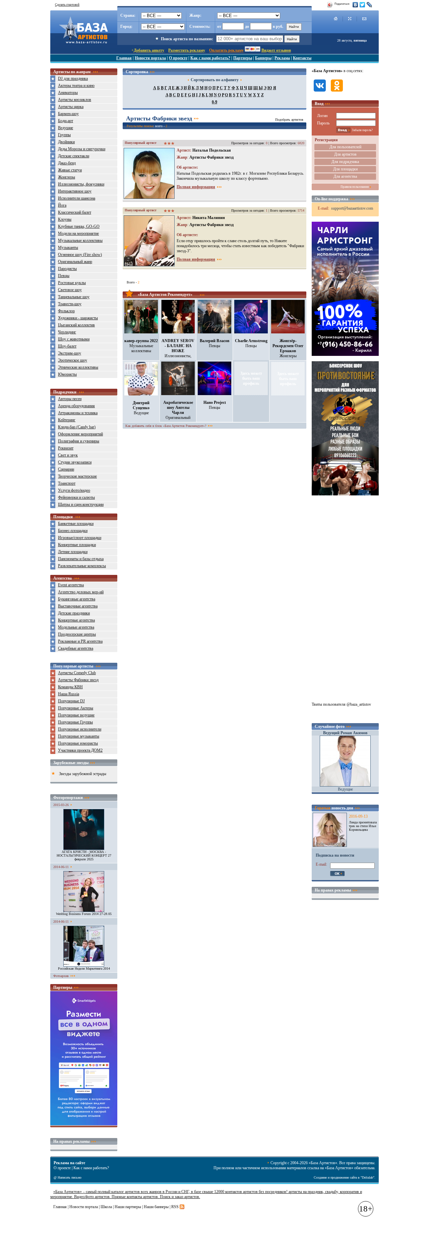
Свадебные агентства (75, 648)
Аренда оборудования (76, 405)
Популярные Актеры (75, 708)
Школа (106, 1206)
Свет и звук (68, 455)
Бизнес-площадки (72, 530)
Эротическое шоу (72, 360)
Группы (64, 134)
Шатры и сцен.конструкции (81, 504)
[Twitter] (362, 4)
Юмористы (67, 374)
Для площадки (345, 169)
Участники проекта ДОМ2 (80, 750)
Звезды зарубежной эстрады (82, 773)
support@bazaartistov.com (352, 208)
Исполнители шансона (76, 198)
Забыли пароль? (362, 130)
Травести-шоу (69, 304)
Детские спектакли (73, 156)
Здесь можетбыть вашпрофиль (251, 378)
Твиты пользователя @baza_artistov (341, 704)
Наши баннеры (156, 1206)
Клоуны (64, 219)
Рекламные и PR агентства (80, 641)
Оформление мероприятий (80, 434)
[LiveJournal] (369, 4)
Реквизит (65, 448)
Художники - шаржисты (78, 318)
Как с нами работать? (210, 58)
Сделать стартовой (67, 4)
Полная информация (196, 186)
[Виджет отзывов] (83, 1124)
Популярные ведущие (76, 715)
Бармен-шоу (68, 113)
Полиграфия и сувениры (78, 441)
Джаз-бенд (67, 163)
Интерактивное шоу (74, 191)
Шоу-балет (67, 346)
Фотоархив (61, 976)
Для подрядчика (345, 161)
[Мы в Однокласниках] (337, 92)
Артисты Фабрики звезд (78, 680)
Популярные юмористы (78, 743)
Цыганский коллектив (76, 325)
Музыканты (68, 247)
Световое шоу (70, 289)
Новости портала (150, 58)
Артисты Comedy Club (77, 672)
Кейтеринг (66, 420)
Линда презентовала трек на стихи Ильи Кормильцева (363, 825)
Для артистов (345, 154)
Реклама (282, 58)
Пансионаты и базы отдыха (81, 558)
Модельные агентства (76, 627)
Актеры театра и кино (76, 85)
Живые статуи (70, 170)
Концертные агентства (76, 620)
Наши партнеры (128, 1206)
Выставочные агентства (78, 606)
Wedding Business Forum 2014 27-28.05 (84, 914)
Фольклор (66, 311)
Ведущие (65, 127)
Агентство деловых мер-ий (81, 592)
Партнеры (242, 58)
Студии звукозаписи (74, 462)
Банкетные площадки (76, 523)
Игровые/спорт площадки (79, 537)
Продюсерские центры (77, 634)
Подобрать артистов (289, 119)
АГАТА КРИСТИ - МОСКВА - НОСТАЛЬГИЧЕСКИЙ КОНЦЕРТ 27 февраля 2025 (84, 855)
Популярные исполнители (79, 729)
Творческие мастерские (77, 476)
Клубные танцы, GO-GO (79, 226)
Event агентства (71, 585)
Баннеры (263, 58)
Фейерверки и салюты (76, 497)
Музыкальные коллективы (80, 240)
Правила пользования (355, 186)
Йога (62, 205)
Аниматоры (68, 92)
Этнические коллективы (78, 367)
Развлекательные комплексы (82, 565)
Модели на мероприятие (78, 233)
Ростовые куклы (72, 282)
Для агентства (345, 176)
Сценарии (66, 469)
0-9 (214, 102)
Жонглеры (66, 177)
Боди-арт (65, 120)
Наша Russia (68, 694)
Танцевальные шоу (73, 296)
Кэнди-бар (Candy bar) (77, 427)
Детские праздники (74, 613)
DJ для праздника (73, 78)
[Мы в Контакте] (320, 92)
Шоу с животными (73, 339)
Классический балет (74, 212)
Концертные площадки (77, 544)
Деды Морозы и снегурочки (81, 149)
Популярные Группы (75, 722)
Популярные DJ (71, 701)
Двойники (66, 142)
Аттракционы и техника (78, 413)
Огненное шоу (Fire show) (80, 254)
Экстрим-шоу (69, 353)
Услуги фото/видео (74, 490)
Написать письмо (69, 1177)
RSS (175, 1206)
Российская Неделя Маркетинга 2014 (84, 968)
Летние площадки (72, 551)
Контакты (302, 58)
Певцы (63, 275)
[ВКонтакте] (355, 4)
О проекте (178, 58)
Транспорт (66, 483)
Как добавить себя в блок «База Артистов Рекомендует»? (165, 426)
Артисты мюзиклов (74, 99)
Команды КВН (70, 687)
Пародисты (67, 268)
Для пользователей (345, 147)
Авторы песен (69, 398)
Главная (124, 58)
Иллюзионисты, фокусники (81, 184)
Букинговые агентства (76, 599)
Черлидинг (67, 332)
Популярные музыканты (78, 736)
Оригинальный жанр (75, 261)
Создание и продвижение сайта (335, 1177)
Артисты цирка (70, 106)
